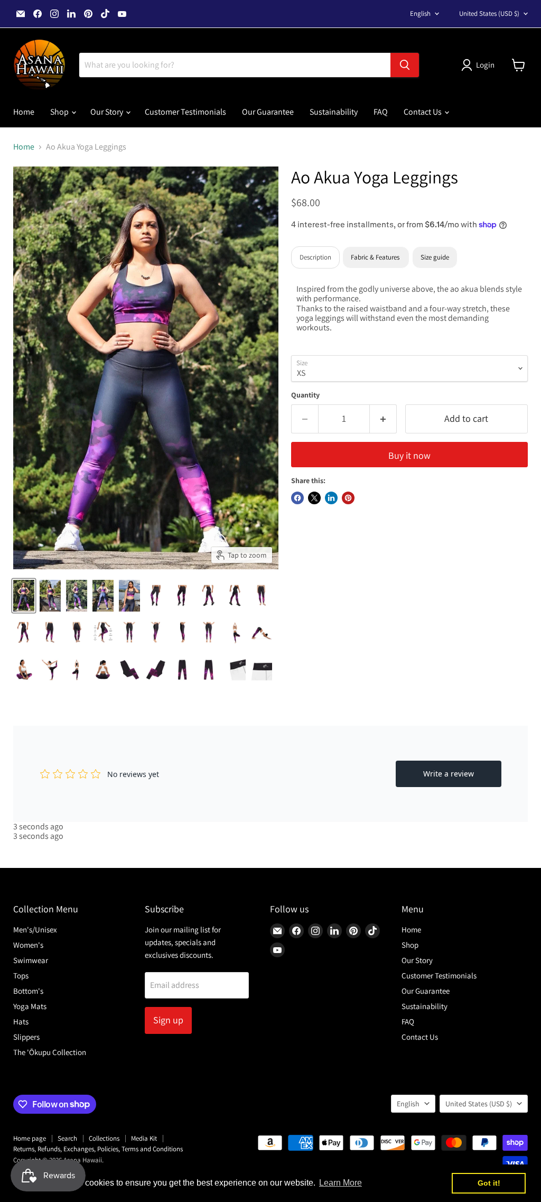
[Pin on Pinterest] (348, 498)
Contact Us (423, 111)
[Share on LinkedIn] (331, 498)
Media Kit (144, 1138)
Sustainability (334, 111)
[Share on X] (314, 498)
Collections (104, 1138)
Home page (29, 1138)
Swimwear (30, 960)
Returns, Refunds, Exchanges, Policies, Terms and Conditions (98, 1148)
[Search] (404, 65)
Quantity (305, 395)
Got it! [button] (489, 1183)
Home (23, 111)
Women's (28, 945)
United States (489, 13)
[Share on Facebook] (297, 498)
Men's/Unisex (35, 929)
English (420, 13)
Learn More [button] (340, 1182)
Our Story (107, 111)
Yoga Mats (29, 1006)
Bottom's (28, 991)
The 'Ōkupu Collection (49, 1052)
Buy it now (409, 455)
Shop (60, 111)
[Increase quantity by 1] (383, 418)
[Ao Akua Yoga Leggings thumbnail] (23, 596)
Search (67, 1138)
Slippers (26, 1037)
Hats (21, 1021)
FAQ (381, 111)
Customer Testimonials (185, 111)
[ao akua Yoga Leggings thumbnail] (76, 670)
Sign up (168, 1020)
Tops (21, 975)
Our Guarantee (268, 111)
